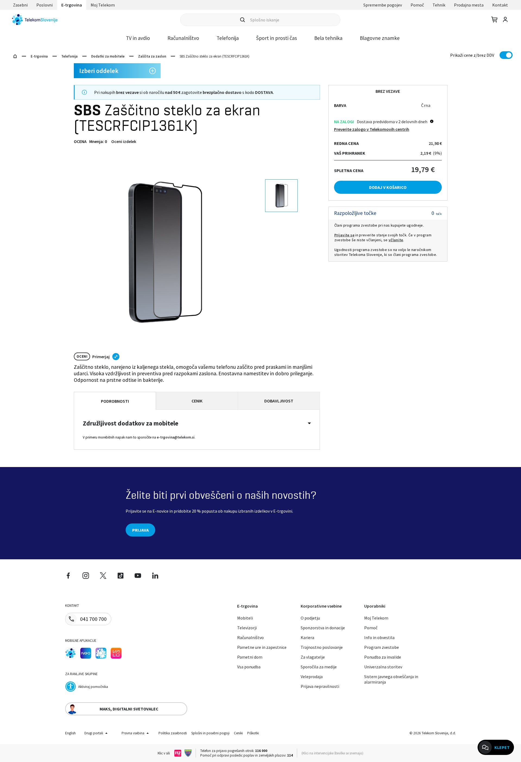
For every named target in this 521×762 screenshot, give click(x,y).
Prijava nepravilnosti (320, 686)
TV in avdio (138, 38)
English (70, 733)
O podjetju (310, 618)
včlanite (396, 239)
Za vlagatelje (313, 657)
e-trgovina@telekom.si (176, 437)
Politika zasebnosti (172, 733)
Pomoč (417, 5)
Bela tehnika (328, 38)
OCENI (82, 356)
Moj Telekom (103, 5)
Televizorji (247, 627)
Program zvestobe (381, 647)
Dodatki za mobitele (108, 56)
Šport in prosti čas (276, 38)
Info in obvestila (379, 637)
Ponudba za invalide (382, 657)
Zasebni (20, 5)
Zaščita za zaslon (152, 56)
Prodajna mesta (469, 5)
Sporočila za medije (319, 666)
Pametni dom (249, 657)
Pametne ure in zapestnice (262, 647)
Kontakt (500, 5)
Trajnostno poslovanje (322, 647)
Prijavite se (344, 235)
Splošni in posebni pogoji (210, 733)
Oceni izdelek (123, 141)
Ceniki (238, 733)
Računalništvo (183, 38)
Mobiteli (245, 618)
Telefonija (228, 38)
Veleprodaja (312, 676)
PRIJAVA (140, 530)
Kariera (307, 637)
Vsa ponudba (248, 666)
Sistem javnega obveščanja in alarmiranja (391, 679)
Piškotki (253, 733)
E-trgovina (71, 5)
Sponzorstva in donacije (323, 627)
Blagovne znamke (380, 38)
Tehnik (439, 5)
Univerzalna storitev (383, 666)
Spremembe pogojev (382, 5)
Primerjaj (101, 356)
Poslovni (44, 5)
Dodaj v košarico (387, 187)
